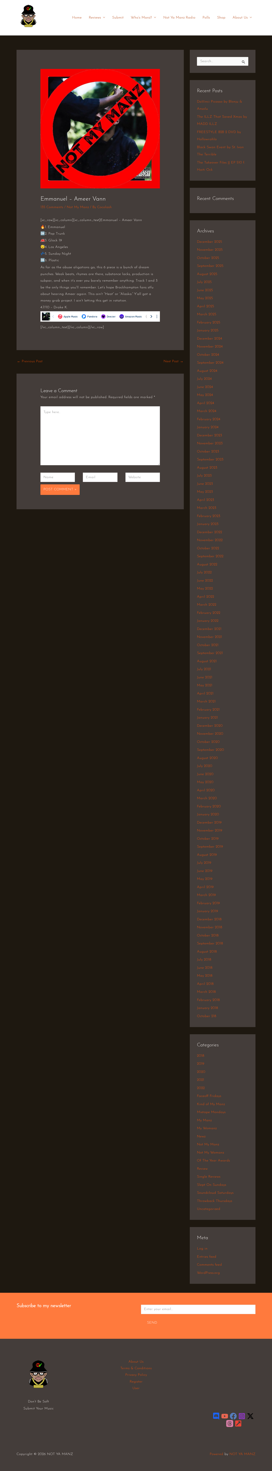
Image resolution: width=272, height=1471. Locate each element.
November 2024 (210, 347)
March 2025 (206, 314)
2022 (201, 1088)
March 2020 (207, 798)
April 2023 (205, 500)
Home (77, 18)
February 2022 (208, 613)
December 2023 (209, 435)
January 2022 (207, 621)
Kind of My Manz (211, 1104)
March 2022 (206, 605)
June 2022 (205, 581)
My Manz (204, 1120)
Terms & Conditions (136, 1368)
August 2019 (207, 855)
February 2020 (209, 806)
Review (202, 1169)
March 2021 (206, 701)
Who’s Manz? (141, 18)
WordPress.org (208, 1273)
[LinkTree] (238, 1423)
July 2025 (204, 282)
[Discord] (216, 1416)
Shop (221, 18)
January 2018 (207, 1008)
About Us (240, 18)
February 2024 (208, 419)
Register (136, 1382)
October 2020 (208, 742)
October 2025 (208, 258)
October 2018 (208, 935)
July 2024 (204, 379)
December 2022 (209, 532)
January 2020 (208, 814)
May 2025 (205, 298)
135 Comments (51, 207)
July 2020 (204, 766)
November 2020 (210, 734)
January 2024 (207, 427)
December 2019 (209, 823)
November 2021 (209, 637)
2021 (200, 1080)
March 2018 (206, 992)
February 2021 (208, 710)
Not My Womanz (210, 1153)
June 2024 (205, 387)
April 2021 (205, 693)
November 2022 (210, 540)
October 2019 (208, 839)
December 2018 (209, 919)
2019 (200, 1064)
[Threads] (229, 1423)
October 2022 (208, 548)
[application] (103, 18)
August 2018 (207, 952)
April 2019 (205, 887)
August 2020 (207, 758)
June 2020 (205, 774)
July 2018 (204, 960)
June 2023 (205, 484)
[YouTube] (224, 1416)
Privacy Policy (136, 1375)
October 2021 (207, 645)
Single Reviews (208, 1177)
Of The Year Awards (213, 1161)
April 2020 (206, 790)
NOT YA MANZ (30, 29)
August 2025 (207, 274)
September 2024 (210, 363)
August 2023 (207, 468)
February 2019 (208, 903)
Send (152, 1323)
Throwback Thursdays (214, 1201)
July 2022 (204, 572)
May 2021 (204, 685)
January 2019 (207, 911)
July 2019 (204, 863)
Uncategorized (208, 1209)
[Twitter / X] (250, 1416)
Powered (216, 1454)
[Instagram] (242, 1416)
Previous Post (30, 361)
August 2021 (207, 661)
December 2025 (209, 242)
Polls (206, 18)
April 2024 (205, 403)
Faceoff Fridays (209, 1096)
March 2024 (206, 411)
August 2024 (207, 371)
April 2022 (205, 597)
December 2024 (209, 339)
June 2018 (204, 968)
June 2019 (204, 871)
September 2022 (210, 556)
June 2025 (205, 290)
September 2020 (210, 750)
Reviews (95, 18)
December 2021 (209, 629)
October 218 (206, 1016)
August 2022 (207, 564)
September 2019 (210, 847)
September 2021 (210, 653)
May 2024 (205, 395)
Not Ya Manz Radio (179, 18)
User (136, 1388)
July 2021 (204, 669)
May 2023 (205, 492)
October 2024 (208, 355)
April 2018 (205, 984)
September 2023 (210, 459)
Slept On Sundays (211, 1185)
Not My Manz (78, 207)
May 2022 (205, 589)
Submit (118, 18)
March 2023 (206, 508)
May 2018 (204, 976)
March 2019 (206, 895)
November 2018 (209, 927)
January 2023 (207, 524)
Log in (202, 1249)
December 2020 (210, 726)
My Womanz (207, 1128)
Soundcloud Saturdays (215, 1193)
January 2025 (207, 330)
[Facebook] (233, 1416)
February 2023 (208, 516)
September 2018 (210, 943)
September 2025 (210, 266)
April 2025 (205, 306)
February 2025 (208, 322)
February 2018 (208, 1000)
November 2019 (209, 830)
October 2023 (208, 451)
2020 (201, 1072)
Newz (201, 1136)
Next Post (173, 361)
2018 (200, 1056)
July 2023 (204, 476)
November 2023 (210, 443)
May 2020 (205, 782)
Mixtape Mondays (211, 1112)
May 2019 (204, 879)
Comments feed (209, 1265)
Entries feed (206, 1257)
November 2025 (210, 250)
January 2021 (207, 718)
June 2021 (204, 677)
